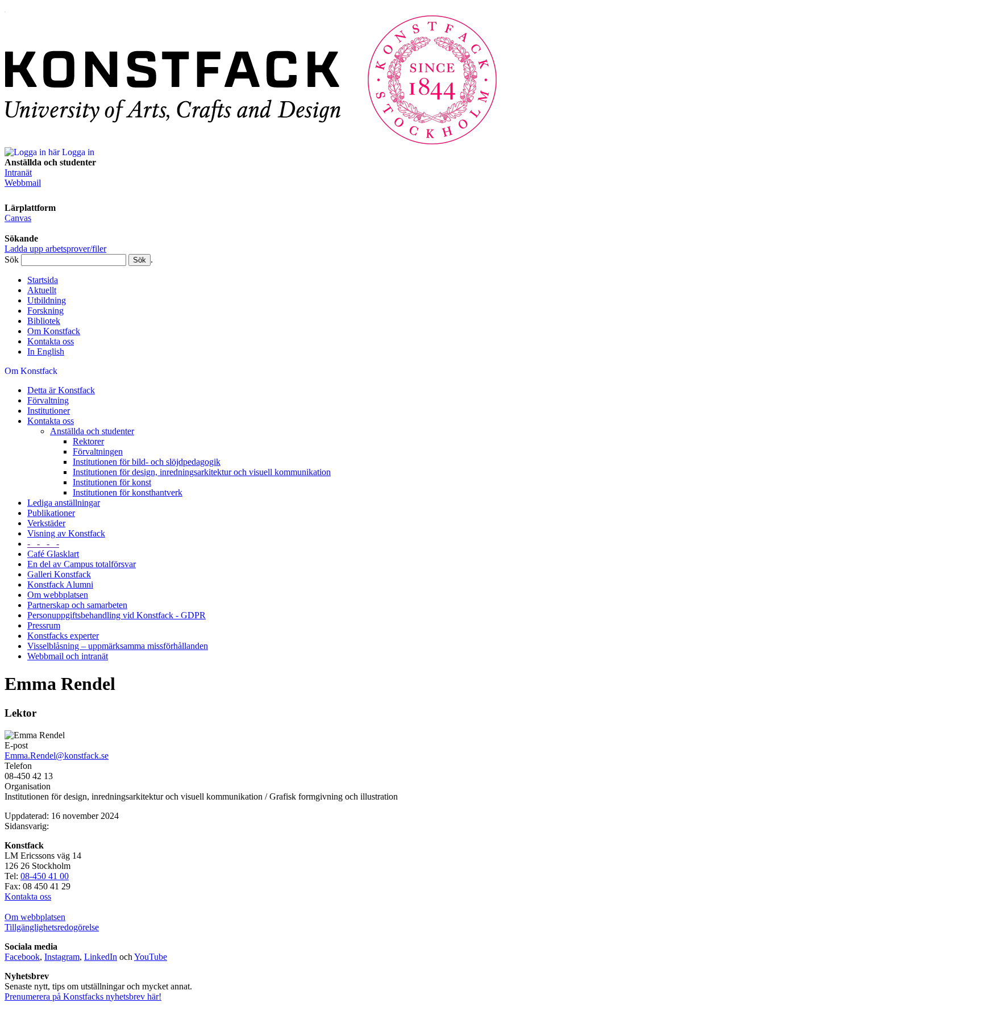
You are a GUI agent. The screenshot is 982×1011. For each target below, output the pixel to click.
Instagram (62, 957)
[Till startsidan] (251, 142)
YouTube (150, 957)
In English (45, 351)
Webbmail (23, 183)
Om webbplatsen (35, 917)
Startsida (42, 280)
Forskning (45, 310)
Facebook (22, 957)
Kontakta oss (50, 341)
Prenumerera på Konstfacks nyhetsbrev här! (83, 996)
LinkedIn (100, 957)
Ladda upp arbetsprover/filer (55, 248)
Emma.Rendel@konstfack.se (57, 755)
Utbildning (46, 300)
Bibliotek (43, 321)
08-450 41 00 (44, 876)
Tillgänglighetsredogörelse (52, 927)
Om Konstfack (53, 331)
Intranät (18, 172)
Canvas (18, 218)
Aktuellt (41, 290)
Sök (12, 259)
